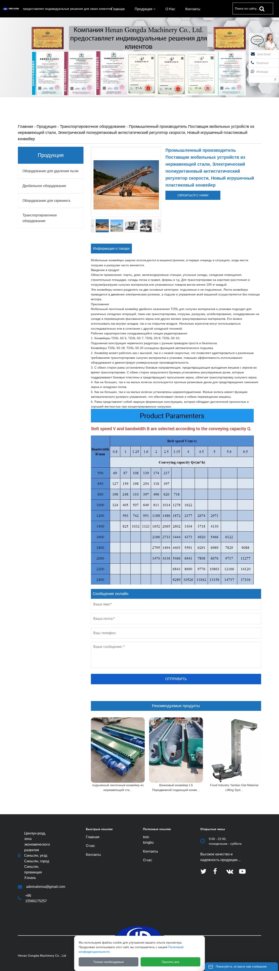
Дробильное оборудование (44, 186)
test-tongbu (148, 840)
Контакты (150, 851)
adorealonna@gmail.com (45, 886)
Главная (25, 126)
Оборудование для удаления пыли (50, 171)
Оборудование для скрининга (46, 200)
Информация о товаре (111, 248)
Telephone (262, 63)
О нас (147, 860)
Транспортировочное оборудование (92, 126)
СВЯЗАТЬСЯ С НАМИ (192, 195)
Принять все (170, 962)
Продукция (46, 126)
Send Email (264, 54)
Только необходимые (108, 962)
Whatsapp (262, 71)
